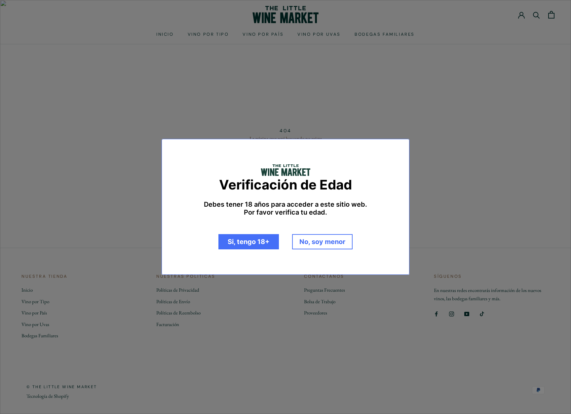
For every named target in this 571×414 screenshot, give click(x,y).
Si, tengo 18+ (249, 242)
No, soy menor (322, 242)
